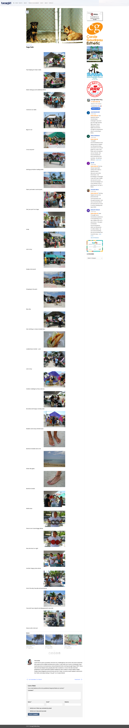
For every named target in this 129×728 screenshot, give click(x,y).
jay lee (92, 162)
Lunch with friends (30, 645)
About (46, 3)
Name (30, 702)
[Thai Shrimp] (54, 639)
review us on (95, 108)
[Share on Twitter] (52, 653)
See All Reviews (95, 237)
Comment (31, 690)
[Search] (13, 3)
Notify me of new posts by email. (38, 711)
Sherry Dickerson (95, 135)
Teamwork (77, 679)
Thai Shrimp (48, 645)
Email (48, 702)
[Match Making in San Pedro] (73, 639)
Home (16, 3)
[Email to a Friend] (54, 653)
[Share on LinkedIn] (59, 653)
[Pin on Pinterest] (57, 653)
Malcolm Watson (95, 210)
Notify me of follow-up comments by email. (41, 708)
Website (67, 702)
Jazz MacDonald (95, 112)
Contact (51, 3)
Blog (42, 3)
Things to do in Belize (33, 3)
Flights (20, 3)
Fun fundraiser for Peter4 (35, 679)
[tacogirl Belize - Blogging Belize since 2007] (6, 3)
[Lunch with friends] (35, 639)
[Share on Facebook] (50, 653)
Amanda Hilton (95, 189)
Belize (25, 3)
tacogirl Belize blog (96, 99)
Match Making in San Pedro (70, 645)
